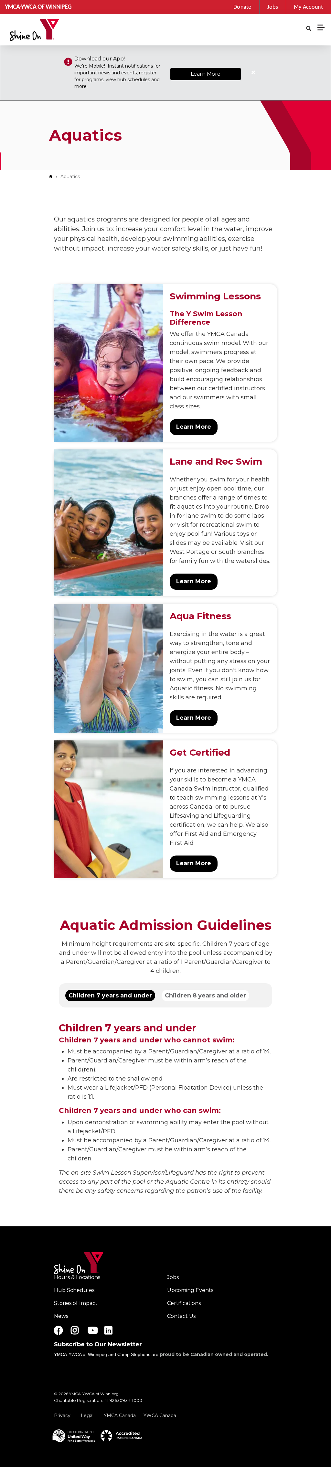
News (61, 1316)
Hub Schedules (74, 1290)
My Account (308, 7)
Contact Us (181, 1316)
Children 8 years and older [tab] (205, 995)
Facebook (58, 1330)
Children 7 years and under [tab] (110, 995)
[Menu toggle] (321, 27)
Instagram (79, 1330)
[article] (165, 72)
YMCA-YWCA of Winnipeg (38, 7)
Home (52, 176)
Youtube (92, 1330)
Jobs (272, 7)
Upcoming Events (190, 1290)
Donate (242, 7)
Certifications (184, 1303)
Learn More (205, 74)
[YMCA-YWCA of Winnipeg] (34, 30)
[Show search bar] (308, 29)
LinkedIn (112, 1330)
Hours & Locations (77, 1277)
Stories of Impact (76, 1303)
